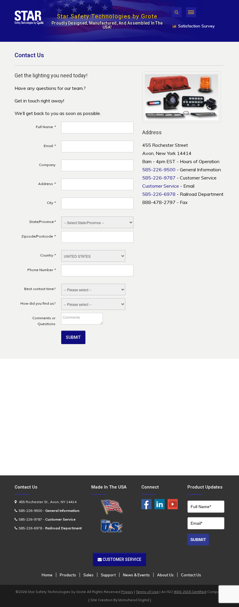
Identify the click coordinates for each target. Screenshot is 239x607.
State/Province (42, 221)
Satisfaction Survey (196, 26)
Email (49, 146)
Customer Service (160, 186)
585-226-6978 (158, 194)
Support (108, 575)
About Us (165, 575)
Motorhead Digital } (134, 600)
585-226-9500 (158, 169)
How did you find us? (37, 303)
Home (47, 575)
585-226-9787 (158, 178)
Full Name (45, 127)
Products (68, 575)
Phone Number (41, 270)
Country (47, 255)
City (51, 202)
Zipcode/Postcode (38, 236)
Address (46, 184)
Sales (88, 575)
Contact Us (191, 575)
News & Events (136, 575)
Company (47, 165)
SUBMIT (198, 539)
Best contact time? (39, 289)
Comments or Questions (43, 321)
